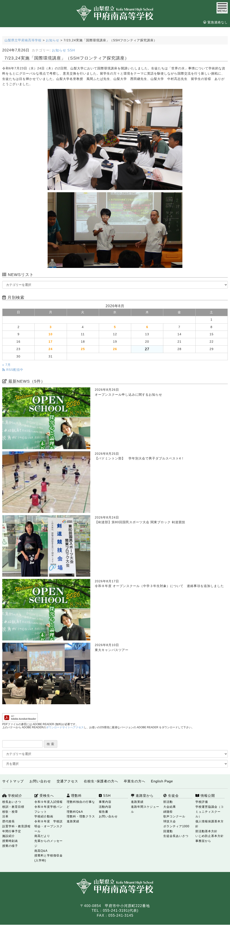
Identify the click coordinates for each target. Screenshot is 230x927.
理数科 (76, 795)
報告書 (103, 811)
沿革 (5, 816)
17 (51, 341)
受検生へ (46, 795)
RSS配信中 (14, 369)
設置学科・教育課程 (16, 826)
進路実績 (137, 801)
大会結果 (169, 806)
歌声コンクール (174, 816)
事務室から (203, 841)
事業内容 (105, 801)
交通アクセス (67, 781)
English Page (162, 781)
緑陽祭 (168, 811)
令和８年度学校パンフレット (48, 809)
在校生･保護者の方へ (101, 781)
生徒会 (173, 795)
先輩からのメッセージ (48, 843)
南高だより (42, 836)
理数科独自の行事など (81, 804)
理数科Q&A (75, 811)
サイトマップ (13, 781)
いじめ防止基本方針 (209, 836)
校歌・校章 (10, 811)
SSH (71, 50)
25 (83, 349)
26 (115, 349)
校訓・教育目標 (13, 806)
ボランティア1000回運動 (176, 829)
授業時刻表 (10, 841)
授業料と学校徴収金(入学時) (48, 858)
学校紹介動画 (43, 816)
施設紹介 (8, 836)
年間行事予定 (11, 831)
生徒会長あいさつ (175, 836)
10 (51, 334)
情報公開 (207, 795)
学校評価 (201, 801)
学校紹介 (14, 795)
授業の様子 (10, 846)
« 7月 (6, 364)
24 (51, 349)
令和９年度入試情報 (48, 801)
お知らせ (59, 50)
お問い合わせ (40, 781)
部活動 (168, 801)
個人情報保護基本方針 (209, 824)
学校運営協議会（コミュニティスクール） (209, 811)
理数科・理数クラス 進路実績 (81, 819)
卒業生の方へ (134, 781)
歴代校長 (8, 821)
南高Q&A (41, 850)
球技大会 (169, 821)
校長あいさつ (11, 801)
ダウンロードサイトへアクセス (65, 727)
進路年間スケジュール (145, 809)
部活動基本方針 (206, 831)
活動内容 (105, 806)
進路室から (144, 795)
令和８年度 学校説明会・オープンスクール (48, 826)
